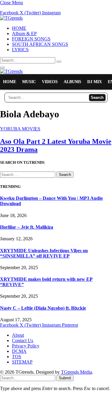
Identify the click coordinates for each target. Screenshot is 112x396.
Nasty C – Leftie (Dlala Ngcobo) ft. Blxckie (43, 308)
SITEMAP (22, 361)
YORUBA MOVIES (20, 128)
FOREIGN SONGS (31, 38)
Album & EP (24, 33)
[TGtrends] (11, 18)
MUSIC (29, 81)
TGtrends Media (76, 372)
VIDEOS (50, 81)
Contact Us (22, 340)
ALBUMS (72, 81)
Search (97, 97)
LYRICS (20, 49)
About (18, 335)
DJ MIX (94, 81)
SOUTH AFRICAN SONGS (40, 44)
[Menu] (2, 67)
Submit (65, 378)
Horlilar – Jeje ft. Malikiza (26, 227)
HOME (19, 28)
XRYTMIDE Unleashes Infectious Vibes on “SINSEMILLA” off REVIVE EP (44, 253)
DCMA (19, 351)
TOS (16, 356)
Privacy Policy (25, 345)
